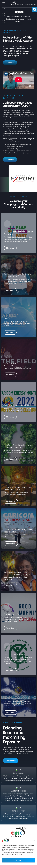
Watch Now (10, 375)
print (5, 48)
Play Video (10, 248)
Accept (18, 860)
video (14, 48)
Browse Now (10, 501)
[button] (34, 840)
